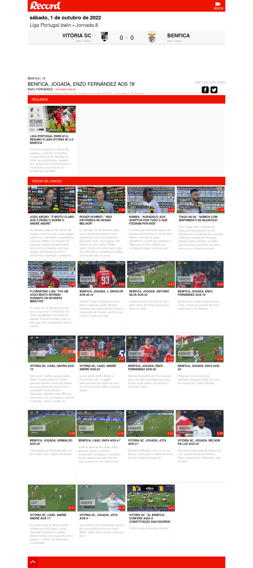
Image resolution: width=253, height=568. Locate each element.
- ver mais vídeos (65, 89)
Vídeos (218, 8)
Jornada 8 (87, 24)
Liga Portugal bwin (50, 24)
